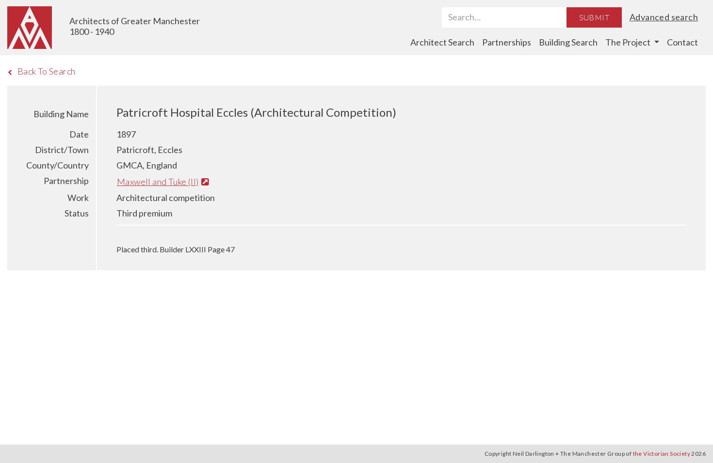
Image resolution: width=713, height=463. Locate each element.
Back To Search (46, 71)
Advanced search (664, 17)
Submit (594, 17)
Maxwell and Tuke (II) (157, 181)
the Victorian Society (661, 453)
